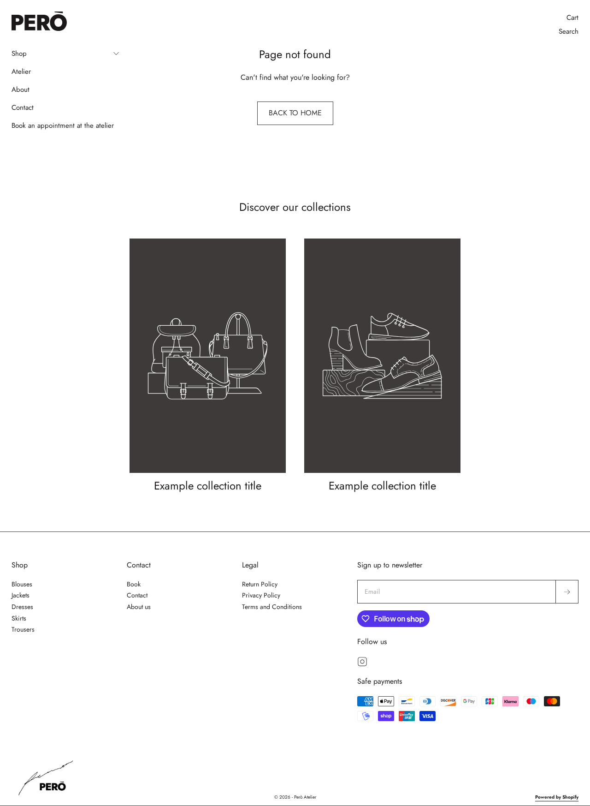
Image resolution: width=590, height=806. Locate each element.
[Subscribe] (566, 592)
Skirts (19, 618)
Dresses (22, 606)
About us (139, 606)
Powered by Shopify (556, 797)
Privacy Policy (261, 595)
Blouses (22, 584)
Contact (137, 595)
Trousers (23, 629)
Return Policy (259, 584)
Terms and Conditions (272, 606)
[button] (66, 53)
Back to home (295, 112)
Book (134, 584)
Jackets (21, 595)
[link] (208, 367)
